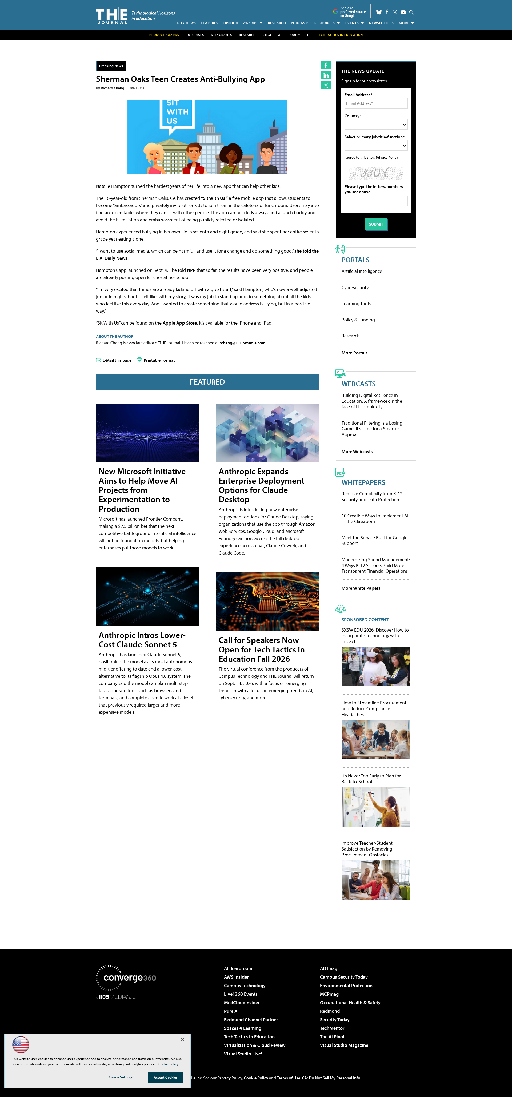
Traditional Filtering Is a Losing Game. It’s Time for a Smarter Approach (372, 428)
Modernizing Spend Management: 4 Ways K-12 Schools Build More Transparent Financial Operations (376, 565)
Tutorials (195, 35)
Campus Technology (245, 985)
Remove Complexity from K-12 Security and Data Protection (372, 496)
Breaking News (111, 65)
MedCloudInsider (241, 1002)
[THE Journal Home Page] (135, 16)
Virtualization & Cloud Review (254, 1045)
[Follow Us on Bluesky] (379, 12)
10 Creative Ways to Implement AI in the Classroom (375, 519)
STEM (267, 35)
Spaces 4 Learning (242, 1028)
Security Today (335, 1019)
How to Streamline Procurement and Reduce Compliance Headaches (374, 708)
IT (308, 35)
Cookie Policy (256, 1077)
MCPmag (329, 994)
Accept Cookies (166, 1077)
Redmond (330, 1011)
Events (352, 23)
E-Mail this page (117, 360)
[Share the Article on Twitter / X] (325, 85)
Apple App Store (180, 323)
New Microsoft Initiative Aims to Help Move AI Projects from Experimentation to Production (142, 490)
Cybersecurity (355, 287)
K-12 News (186, 23)
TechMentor (332, 1028)
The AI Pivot (332, 1037)
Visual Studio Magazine (344, 1045)
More (404, 23)
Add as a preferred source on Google (353, 11)
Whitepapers (363, 482)
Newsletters (381, 23)
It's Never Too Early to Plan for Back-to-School (371, 778)
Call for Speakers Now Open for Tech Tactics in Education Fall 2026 (262, 649)
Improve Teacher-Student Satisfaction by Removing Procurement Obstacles (367, 848)
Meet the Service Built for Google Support (374, 540)
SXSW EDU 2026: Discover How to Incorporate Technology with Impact (375, 635)
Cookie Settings (121, 1077)
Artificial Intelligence (362, 271)
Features (209, 23)
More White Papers (361, 588)
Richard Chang (112, 87)
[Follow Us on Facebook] (387, 11)
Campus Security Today (344, 977)
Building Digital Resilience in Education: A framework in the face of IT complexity (372, 401)
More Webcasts (357, 451)
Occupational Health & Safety (350, 1002)
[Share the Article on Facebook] (325, 65)
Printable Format (159, 360)
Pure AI (231, 1011)
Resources (324, 23)
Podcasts (300, 23)
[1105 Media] (128, 1026)
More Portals (355, 353)
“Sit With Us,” (214, 198)
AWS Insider (236, 977)
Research (277, 23)
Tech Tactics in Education (249, 1037)
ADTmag (328, 968)
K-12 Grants (221, 35)
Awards (250, 23)
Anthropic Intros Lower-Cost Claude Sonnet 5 (142, 639)
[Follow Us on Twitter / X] (395, 12)
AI (280, 35)
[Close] (182, 1039)
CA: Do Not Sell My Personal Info (331, 1077)
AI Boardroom (238, 968)
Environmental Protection (346, 985)
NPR (191, 270)
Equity (294, 35)
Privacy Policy (387, 157)
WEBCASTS (359, 383)
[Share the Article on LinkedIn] (325, 75)
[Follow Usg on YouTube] (403, 12)
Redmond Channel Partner (251, 1019)
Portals (356, 259)
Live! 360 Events (241, 994)
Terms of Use (288, 1077)
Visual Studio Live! (243, 1054)
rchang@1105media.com (242, 342)
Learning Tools (356, 303)
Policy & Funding (358, 320)
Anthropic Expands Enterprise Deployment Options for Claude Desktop (261, 485)
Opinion (230, 23)
